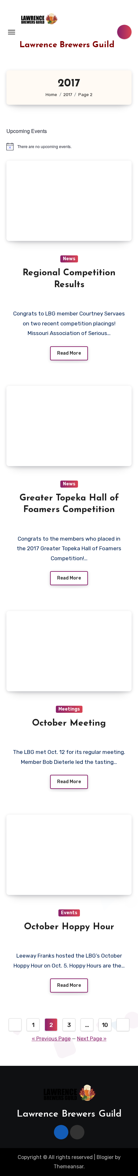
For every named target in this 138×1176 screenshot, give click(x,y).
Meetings (69, 709)
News (69, 258)
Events (69, 912)
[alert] (69, 146)
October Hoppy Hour (69, 927)
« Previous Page (51, 1039)
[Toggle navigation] (11, 32)
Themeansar (68, 1166)
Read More (69, 353)
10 (105, 1025)
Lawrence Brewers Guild (67, 45)
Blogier (105, 1157)
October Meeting (69, 723)
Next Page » (92, 1039)
